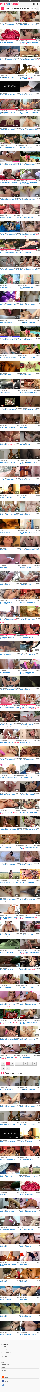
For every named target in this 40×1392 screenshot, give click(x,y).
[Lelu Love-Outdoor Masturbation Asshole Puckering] (30, 821)
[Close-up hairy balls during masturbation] (30, 769)
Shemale (13, 357)
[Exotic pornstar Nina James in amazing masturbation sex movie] (10, 1326)
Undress (2, 1265)
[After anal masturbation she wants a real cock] (10, 629)
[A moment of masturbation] (30, 681)
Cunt (21, 899)
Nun (15, 759)
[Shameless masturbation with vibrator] (30, 384)
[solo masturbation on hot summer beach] (30, 436)
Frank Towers (31, 726)
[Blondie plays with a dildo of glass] (30, 751)
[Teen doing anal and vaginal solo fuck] (30, 279)
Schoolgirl (14, 1004)
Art (1, 269)
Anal (1, 24)
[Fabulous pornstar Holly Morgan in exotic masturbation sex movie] (30, 1308)
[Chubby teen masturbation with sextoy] (30, 541)
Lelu (17, 131)
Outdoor (13, 147)
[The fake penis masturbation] (10, 366)
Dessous (7, 182)
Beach (22, 444)
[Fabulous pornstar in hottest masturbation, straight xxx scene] (10, 1308)
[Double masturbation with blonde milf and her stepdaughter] (10, 506)
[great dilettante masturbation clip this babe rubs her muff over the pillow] (10, 646)
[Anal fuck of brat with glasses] (10, 191)
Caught (11, 917)
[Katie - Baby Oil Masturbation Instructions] (30, 594)
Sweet (31, 637)
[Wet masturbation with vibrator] (10, 121)
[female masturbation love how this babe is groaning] (30, 209)
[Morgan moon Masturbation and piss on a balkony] (10, 1273)
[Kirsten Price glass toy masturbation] (10, 804)
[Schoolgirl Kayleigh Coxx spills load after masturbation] (10, 996)
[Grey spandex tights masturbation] (30, 86)
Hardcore (26, 339)
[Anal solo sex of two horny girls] (30, 611)
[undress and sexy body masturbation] (30, 1326)
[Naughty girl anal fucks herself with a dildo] (30, 121)
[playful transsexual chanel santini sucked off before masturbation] (30, 1031)
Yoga (36, 269)
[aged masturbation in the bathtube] (10, 664)
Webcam (7, 131)
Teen (35, 287)
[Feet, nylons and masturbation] (30, 16)
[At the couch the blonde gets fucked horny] (30, 856)
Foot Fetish (10, 934)
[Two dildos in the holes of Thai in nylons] (10, 226)
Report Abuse (5, 1364)
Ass (26, 77)
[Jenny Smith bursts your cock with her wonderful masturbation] (10, 891)
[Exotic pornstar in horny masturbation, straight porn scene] (10, 1291)
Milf (29, 24)
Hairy (24, 777)
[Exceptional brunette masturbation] (10, 769)
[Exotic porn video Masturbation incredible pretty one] (30, 191)
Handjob (25, 724)
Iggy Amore (16, 742)
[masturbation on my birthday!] (30, 139)
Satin (14, 304)
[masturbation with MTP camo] (10, 576)
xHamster (17, 40)
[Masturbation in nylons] (30, 366)
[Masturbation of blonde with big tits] (30, 69)
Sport (26, 796)
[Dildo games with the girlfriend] (10, 979)
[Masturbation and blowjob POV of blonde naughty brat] (10, 331)
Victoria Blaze (14, 726)
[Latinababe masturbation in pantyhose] (10, 51)
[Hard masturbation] (30, 401)
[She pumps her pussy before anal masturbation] (30, 51)
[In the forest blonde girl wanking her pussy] (30, 174)
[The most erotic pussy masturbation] (10, 69)
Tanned (10, 462)
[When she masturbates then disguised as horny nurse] (10, 839)
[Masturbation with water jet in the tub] (10, 261)
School (10, 1004)
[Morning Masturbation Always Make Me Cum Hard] (10, 856)
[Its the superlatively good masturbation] (10, 541)
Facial (15, 917)
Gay (5, 42)
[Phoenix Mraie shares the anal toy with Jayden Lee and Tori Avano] (30, 699)
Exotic (22, 199)
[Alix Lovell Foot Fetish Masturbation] (10, 926)
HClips (18, 75)
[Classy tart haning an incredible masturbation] (10, 489)
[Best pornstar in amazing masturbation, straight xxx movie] (30, 1273)
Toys (21, 113)
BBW (1, 357)
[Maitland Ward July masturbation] (10, 436)
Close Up (22, 462)
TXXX (38, 198)
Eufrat (25, 848)
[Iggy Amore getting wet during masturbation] (10, 734)
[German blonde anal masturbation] (30, 1014)
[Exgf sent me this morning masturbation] (10, 559)
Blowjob (22, 234)
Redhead (13, 794)
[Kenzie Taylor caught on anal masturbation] (10, 909)
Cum (1, 532)
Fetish (5, 934)
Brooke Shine (32, 796)
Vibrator (2, 131)
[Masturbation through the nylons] (10, 104)
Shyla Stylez (31, 78)
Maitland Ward (12, 444)
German (5, 94)
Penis (9, 374)
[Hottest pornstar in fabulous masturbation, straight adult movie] (30, 1291)
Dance (26, 952)
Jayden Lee (27, 708)
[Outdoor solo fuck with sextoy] (10, 244)
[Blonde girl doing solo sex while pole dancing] (30, 944)
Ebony (22, 812)
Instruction (23, 602)
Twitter (6, 1385)
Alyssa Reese (7, 1041)
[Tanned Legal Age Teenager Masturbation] (10, 454)
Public (36, 829)
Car (1, 304)
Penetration (23, 673)
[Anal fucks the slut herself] (10, 471)
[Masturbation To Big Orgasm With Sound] (10, 314)
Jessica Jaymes (24, 953)
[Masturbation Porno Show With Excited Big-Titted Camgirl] (10, 1238)
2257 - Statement (5, 1352)
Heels (8, 479)
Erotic (1, 77)
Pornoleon (17, 23)
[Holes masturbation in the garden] (10, 279)
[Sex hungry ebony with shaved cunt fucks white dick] (30, 804)
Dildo (4, 24)
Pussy (13, 77)
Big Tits (2, 917)
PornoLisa (37, 128)
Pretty (33, 199)
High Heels (13, 479)
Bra (6, 129)
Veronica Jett (23, 43)
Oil (34, 602)
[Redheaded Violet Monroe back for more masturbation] (10, 786)
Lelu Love (13, 131)
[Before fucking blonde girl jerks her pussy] (10, 1049)
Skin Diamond (8, 621)
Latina (8, 59)
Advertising (4, 1359)
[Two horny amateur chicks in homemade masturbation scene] (10, 821)
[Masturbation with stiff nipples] (30, 244)
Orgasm (16, 24)
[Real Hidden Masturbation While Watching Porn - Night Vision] (10, 944)
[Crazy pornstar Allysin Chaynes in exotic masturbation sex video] (10, 419)
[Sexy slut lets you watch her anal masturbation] (10, 751)
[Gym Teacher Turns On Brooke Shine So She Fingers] (30, 786)
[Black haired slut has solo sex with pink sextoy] (10, 1031)
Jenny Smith (9, 901)
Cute (1, 882)
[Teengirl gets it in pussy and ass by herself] (30, 524)
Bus (1, 59)
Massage (30, 77)
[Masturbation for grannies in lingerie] (10, 174)
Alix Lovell (10, 936)
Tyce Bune (27, 236)
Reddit (6, 1377)
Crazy (21, 304)
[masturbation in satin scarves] (10, 296)
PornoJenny (16, 58)
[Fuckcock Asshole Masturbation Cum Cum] (30, 646)
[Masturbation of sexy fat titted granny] (10, 209)
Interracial (27, 812)
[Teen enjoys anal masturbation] (30, 664)
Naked (32, 987)
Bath (1, 672)
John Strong (11, 918)
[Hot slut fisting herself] (30, 331)
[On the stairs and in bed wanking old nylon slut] (30, 734)
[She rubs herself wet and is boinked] (30, 926)
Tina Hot (2, 26)
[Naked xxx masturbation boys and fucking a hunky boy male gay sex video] (30, 979)
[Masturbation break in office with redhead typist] (30, 961)
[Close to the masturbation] (30, 559)
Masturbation (10, 24)
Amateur (22, 42)
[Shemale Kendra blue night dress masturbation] (30, 996)
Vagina (17, 164)
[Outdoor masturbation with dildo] (10, 699)
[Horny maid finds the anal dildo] (30, 874)
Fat (21, 147)
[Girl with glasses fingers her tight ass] (30, 34)
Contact (3, 1367)
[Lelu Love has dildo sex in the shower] (30, 909)
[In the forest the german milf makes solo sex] (10, 401)
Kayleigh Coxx (9, 1006)
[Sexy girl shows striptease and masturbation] (10, 716)
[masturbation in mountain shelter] (30, 506)
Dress (1, 42)
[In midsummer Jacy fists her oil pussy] (30, 156)
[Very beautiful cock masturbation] (30, 489)
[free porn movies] (9, 4)
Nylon (31, 24)
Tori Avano (33, 708)
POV (1, 341)
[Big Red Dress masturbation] (10, 34)
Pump (32, 59)
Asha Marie (33, 969)
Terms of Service (5, 1350)
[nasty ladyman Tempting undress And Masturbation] (10, 1256)
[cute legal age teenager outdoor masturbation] (10, 874)
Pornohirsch (36, 58)
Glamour (2, 724)
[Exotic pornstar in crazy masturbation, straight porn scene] (30, 296)
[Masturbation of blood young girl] (10, 156)
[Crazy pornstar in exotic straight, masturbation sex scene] (30, 314)
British (2, 899)
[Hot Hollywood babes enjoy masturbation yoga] (30, 261)
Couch (27, 864)
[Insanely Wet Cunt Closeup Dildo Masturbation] (30, 891)
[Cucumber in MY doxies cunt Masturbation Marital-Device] (10, 961)
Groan (25, 217)
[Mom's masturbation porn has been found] (30, 349)
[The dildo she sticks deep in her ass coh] (10, 16)
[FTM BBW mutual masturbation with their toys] (10, 349)
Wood (32, 269)
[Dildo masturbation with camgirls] (30, 104)
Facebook (7, 1381)
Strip (9, 726)
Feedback (4, 1370)
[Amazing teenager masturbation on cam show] (30, 1256)
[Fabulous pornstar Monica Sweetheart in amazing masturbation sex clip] (30, 629)
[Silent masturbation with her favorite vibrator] (10, 681)
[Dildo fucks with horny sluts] (10, 611)
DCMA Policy (4, 1347)
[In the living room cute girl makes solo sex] (30, 839)
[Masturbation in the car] (10, 384)
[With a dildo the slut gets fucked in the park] (10, 139)
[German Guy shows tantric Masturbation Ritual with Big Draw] (10, 86)
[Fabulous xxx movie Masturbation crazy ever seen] (30, 1238)
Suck (34, 1039)
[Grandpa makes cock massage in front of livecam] (30, 716)
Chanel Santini (24, 1041)
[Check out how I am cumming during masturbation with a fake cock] (10, 524)
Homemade (8, 829)
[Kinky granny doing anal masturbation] (30, 1049)
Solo (36, 59)
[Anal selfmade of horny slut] (10, 594)
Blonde (22, 112)
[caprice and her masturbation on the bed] (30, 419)
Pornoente (37, 23)
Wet (12, 742)
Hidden (2, 952)
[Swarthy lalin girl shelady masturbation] (10, 1221)
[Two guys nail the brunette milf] (30, 226)
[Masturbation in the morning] (30, 576)
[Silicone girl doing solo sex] (10, 1014)
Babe (21, 217)
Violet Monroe (4, 796)
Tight (31, 94)
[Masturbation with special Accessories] (30, 471)
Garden (2, 287)
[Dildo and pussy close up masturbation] (30, 454)
